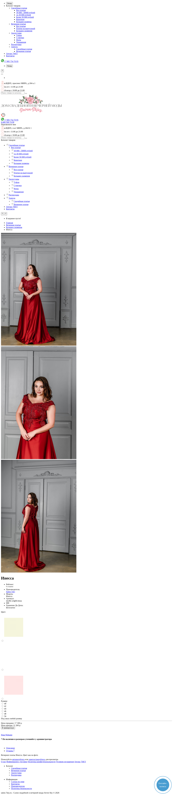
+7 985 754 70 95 (11, 61)
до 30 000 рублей (23, 15)
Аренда (14, 47)
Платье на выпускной (25, 28)
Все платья (21, 10)
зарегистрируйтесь (37, 759)
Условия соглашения (65, 762)
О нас (3, 762)
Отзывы (10, 751)
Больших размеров (24, 31)
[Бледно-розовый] (13, 699)
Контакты (10, 56)
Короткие (20, 19)
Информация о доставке (16, 762)
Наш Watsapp (6, 735)
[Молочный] (13, 641)
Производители (18, 786)
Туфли (19, 35)
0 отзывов (9, 586)
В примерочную (8, 728)
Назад (9, 3)
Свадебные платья (19, 8)
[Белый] (13, 670)
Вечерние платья (18, 24)
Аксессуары (16, 33)
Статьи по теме (17, 782)
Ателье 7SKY (12, 53)
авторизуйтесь (18, 759)
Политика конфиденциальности (42, 762)
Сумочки (20, 38)
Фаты (18, 40)
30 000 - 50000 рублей (25, 13)
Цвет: (3, 612)
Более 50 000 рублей (25, 17)
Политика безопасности (21, 788)
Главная (9, 223)
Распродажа (16, 44)
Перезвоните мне (8, 124)
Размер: (4, 701)
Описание (10, 748)
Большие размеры (24, 22)
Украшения (21, 42)
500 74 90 (7, 122)
